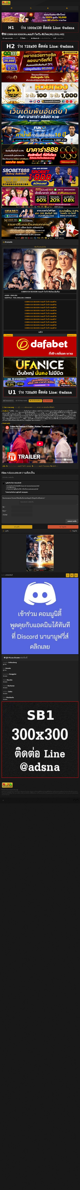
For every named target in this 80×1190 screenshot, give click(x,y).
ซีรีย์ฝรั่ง (51, 407)
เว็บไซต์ (5, 515)
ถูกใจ (17, 527)
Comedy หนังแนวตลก (26, 407)
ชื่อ (4, 507)
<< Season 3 (8, 335)
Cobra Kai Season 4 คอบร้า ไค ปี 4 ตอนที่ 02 (40, 304)
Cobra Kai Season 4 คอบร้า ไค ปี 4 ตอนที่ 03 (40, 307)
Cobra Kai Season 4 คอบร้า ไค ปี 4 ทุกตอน (19, 466)
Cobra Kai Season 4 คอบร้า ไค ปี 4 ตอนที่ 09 (40, 325)
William (7, 692)
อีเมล (4, 511)
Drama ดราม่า (37, 407)
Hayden (10, 663)
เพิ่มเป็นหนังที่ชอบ (36, 400)
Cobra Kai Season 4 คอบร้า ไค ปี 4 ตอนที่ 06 (40, 316)
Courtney (9, 675)
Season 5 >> (72, 335)
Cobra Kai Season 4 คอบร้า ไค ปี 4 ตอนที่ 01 (40, 302)
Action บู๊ (17, 407)
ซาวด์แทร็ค (45, 407)
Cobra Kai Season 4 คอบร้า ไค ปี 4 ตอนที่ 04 (40, 310)
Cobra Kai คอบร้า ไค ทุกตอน (41, 466)
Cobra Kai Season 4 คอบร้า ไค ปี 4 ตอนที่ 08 (40, 322)
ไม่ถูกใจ (63, 527)
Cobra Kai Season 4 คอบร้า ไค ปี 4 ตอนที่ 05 (40, 313)
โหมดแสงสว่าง (9, 400)
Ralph (7, 680)
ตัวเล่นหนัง (8, 242)
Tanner (8, 686)
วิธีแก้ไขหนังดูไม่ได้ (40, 247)
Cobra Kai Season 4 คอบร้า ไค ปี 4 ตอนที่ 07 (40, 319)
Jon (7, 669)
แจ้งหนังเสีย (48, 400)
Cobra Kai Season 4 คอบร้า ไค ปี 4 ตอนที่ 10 (40, 328)
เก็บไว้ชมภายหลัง (22, 400)
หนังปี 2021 (55, 466)
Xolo (8, 698)
